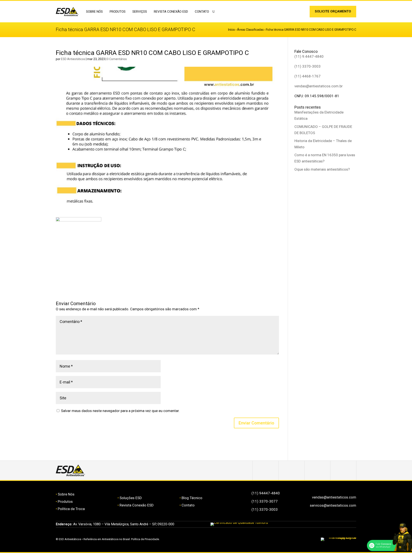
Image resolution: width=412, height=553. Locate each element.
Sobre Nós (66, 494)
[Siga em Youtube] (343, 470)
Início (231, 29)
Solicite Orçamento (333, 11)
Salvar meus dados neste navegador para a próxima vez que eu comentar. (120, 411)
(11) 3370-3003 (307, 66)
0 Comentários (117, 59)
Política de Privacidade (145, 539)
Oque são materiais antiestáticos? (322, 169)
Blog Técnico (192, 498)
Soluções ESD (131, 498)
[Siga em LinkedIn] (302, 12)
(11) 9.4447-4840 (309, 56)
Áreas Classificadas (250, 29)
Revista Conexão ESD (171, 12)
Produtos (65, 501)
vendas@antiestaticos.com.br (318, 86)
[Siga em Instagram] (295, 12)
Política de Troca (71, 509)
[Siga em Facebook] (291, 470)
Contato (202, 12)
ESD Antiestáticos (73, 59)
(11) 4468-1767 (307, 76)
